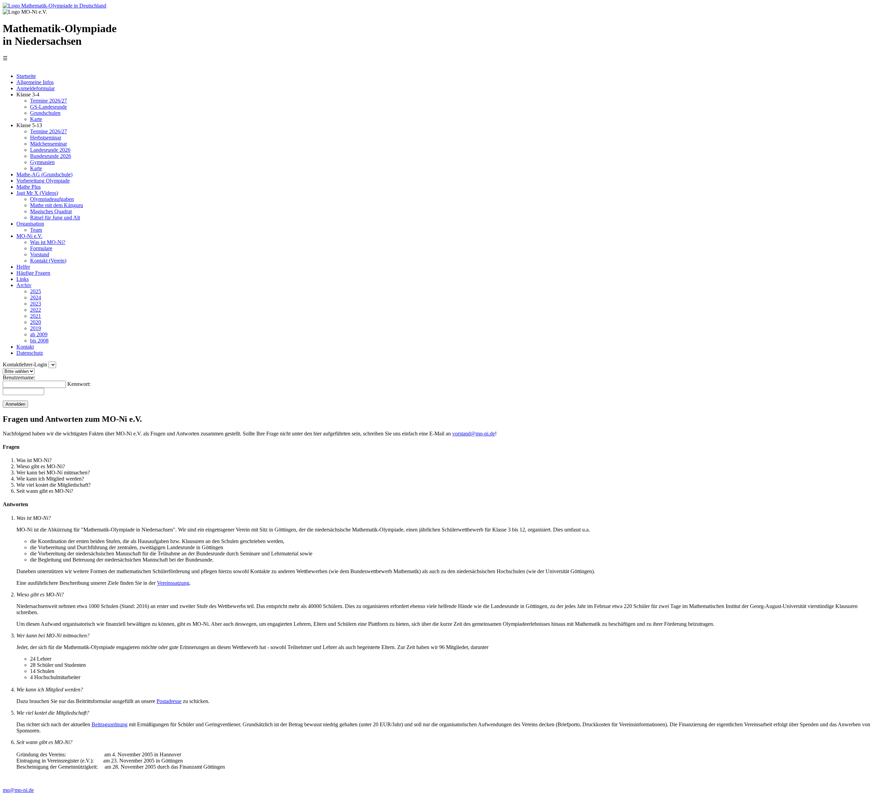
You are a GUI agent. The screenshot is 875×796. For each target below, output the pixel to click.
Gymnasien (42, 162)
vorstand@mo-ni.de (473, 433)
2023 (35, 304)
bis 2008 (39, 340)
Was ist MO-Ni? (47, 242)
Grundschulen (45, 113)
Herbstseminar (45, 137)
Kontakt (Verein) (48, 261)
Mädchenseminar (48, 144)
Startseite (26, 76)
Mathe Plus (28, 187)
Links (22, 279)
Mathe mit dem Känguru (56, 205)
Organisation (30, 224)
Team (36, 230)
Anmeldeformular (35, 88)
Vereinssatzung (173, 583)
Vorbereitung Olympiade (43, 181)
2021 (35, 316)
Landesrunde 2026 (50, 150)
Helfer (23, 267)
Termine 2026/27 (48, 101)
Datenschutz (29, 353)
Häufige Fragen (33, 273)
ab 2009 (39, 334)
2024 (35, 297)
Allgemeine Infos (35, 82)
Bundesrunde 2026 (50, 156)
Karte (36, 119)
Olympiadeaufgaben (52, 199)
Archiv (23, 285)
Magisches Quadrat (51, 211)
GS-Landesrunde (48, 107)
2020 (35, 322)
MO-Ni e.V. (29, 236)
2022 (35, 310)
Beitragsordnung (109, 724)
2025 (35, 291)
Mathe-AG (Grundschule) (44, 174)
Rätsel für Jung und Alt (55, 217)
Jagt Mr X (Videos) (37, 193)
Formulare (41, 248)
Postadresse (169, 701)
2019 (35, 328)
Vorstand (39, 254)
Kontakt (25, 347)
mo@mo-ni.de (18, 790)
